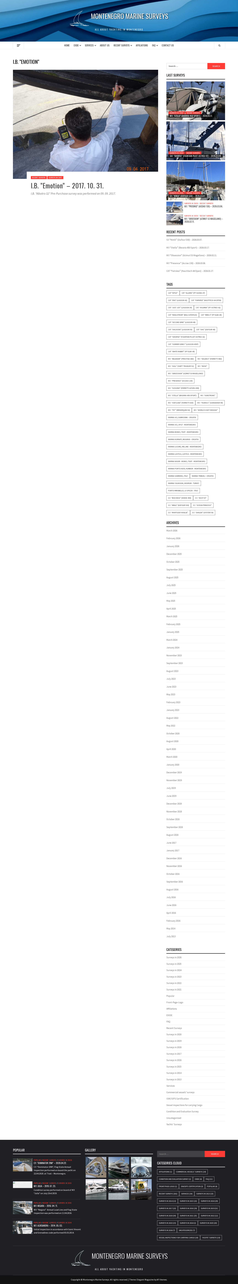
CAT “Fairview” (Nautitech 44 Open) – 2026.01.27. (189, 270)
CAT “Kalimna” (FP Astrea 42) (208, 307)
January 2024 (172, 647)
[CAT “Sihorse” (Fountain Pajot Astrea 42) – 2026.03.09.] (195, 141)
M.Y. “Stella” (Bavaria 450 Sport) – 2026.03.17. (191, 116)
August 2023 (172, 671)
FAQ (153, 45)
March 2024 (171, 639)
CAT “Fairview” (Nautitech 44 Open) (206, 300)
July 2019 (171, 788)
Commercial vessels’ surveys (180, 1092)
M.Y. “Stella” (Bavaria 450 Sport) (182, 395)
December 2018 (174, 803)
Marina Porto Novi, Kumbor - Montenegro (187, 468)
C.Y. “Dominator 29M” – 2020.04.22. (50, 1163)
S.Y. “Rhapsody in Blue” (178, 512)
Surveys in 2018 (173, 1047)
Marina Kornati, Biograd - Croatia (183, 439)
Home (67, 45)
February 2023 (173, 702)
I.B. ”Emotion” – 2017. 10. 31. (67, 185)
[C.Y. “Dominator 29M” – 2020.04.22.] (22, 1164)
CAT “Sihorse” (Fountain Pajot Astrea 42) (186, 337)
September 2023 (174, 663)
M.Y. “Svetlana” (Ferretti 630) (180, 402)
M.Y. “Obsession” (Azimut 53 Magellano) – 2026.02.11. (203, 220)
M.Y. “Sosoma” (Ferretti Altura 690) (183, 388)
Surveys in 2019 (173, 1040)
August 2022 (172, 717)
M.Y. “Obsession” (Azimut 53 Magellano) (185, 373)
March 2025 (171, 616)
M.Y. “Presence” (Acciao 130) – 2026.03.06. (203, 206)
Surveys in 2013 (173, 1079)
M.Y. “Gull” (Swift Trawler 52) (181, 366)
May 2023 (170, 694)
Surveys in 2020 (173, 1034)
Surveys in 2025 (173, 963)
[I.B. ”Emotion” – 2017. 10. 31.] (85, 124)
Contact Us (168, 45)
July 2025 (171, 585)
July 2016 (171, 897)
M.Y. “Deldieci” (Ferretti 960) (210, 359)
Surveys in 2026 (176, 113)
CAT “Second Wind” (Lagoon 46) (181, 322)
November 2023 (174, 655)
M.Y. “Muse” (202, 366)
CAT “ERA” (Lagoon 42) (177, 300)
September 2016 (174, 881)
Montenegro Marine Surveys (129, 16)
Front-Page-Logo (174, 1002)
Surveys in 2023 (173, 976)
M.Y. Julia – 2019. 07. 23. (45, 1186)
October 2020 (172, 733)
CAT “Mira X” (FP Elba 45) (211, 315)
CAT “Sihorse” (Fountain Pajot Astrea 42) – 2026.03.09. (195, 156)
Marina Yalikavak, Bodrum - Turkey (183, 483)
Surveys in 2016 (173, 1060)
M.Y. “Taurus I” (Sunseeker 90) (210, 402)
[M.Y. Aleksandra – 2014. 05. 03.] (22, 1227)
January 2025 (172, 632)
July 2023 (171, 678)
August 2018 (172, 834)
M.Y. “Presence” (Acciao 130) (180, 381)
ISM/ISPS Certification (177, 1098)
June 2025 (171, 593)
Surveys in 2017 (55, 177)
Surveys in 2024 (173, 970)
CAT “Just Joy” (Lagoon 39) (180, 307)
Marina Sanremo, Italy (178, 476)
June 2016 (171, 905)
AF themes (162, 1279)
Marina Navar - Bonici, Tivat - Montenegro (186, 461)
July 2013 (171, 936)
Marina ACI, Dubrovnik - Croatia (182, 417)
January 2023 (172, 710)
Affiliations (142, 45)
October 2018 (172, 819)
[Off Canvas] (18, 45)
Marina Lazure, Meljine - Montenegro (185, 446)
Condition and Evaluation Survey (182, 1111)
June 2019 (171, 795)
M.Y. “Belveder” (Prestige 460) (181, 359)
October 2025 (172, 561)
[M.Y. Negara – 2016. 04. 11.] (22, 1207)
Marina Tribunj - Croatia (203, 476)
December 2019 (174, 772)
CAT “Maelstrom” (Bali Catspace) (182, 315)
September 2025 (174, 569)
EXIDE (76, 45)
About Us (104, 45)
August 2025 (172, 577)
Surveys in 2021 (173, 989)
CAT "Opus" (173, 293)
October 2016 (172, 873)
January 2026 (172, 546)
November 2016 (174, 866)
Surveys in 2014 (173, 1072)
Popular (170, 995)
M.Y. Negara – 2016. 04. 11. (45, 1205)
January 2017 (172, 850)
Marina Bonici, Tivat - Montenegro (183, 432)
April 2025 (171, 608)
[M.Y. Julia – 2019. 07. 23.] (22, 1184)
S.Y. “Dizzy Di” (200, 498)
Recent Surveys (122, 45)
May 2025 (170, 600)
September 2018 (174, 827)
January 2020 (172, 764)
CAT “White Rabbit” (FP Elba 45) (181, 351)
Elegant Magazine (145, 1279)
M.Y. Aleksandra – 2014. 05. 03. (48, 1225)
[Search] (219, 45)
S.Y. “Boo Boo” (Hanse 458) (179, 498)
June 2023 (171, 686)
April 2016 (171, 912)
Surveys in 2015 (173, 1066)
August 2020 (172, 741)
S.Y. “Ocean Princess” (202, 505)
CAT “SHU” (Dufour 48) (205, 329)
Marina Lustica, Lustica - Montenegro (185, 454)
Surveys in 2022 (173, 983)
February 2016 (173, 920)
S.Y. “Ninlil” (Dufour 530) (178, 505)
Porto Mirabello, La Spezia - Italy (183, 490)
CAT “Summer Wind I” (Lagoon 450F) (183, 344)
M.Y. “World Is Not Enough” (206, 410)
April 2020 (171, 749)
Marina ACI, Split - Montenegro (182, 424)
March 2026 (171, 530)
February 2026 (173, 538)
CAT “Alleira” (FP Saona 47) (193, 293)
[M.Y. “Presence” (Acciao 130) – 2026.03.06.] (174, 207)
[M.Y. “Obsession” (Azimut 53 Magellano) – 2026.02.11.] (174, 219)
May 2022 (170, 725)
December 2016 (174, 858)
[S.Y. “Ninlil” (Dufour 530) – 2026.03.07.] (195, 181)
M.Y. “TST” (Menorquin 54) (179, 410)
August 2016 (172, 889)
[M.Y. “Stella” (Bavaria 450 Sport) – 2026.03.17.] (195, 100)
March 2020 (171, 756)
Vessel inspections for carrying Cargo (184, 1105)
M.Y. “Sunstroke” (208, 395)
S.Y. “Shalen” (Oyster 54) (202, 512)
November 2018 (174, 811)
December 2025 (174, 553)
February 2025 (173, 624)
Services (89, 45)
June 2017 (171, 842)
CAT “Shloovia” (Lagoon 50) (180, 329)
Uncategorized (173, 1118)
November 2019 (174, 780)
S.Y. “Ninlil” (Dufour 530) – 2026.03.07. (187, 196)
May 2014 (170, 928)
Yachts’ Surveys (174, 1124)
